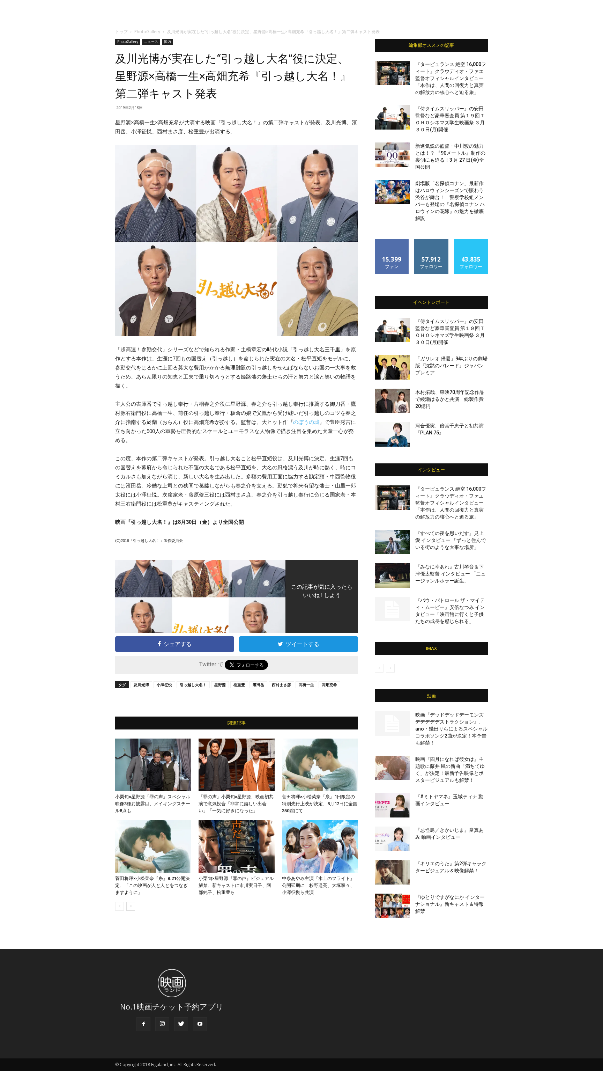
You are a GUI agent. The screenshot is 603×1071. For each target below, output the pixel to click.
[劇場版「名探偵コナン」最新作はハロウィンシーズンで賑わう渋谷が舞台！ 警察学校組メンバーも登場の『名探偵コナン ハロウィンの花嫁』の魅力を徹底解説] (392, 192)
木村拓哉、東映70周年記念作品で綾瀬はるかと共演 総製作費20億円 (449, 399)
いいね (392, 241)
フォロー (431, 241)
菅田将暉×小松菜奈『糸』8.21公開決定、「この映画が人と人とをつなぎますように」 (152, 885)
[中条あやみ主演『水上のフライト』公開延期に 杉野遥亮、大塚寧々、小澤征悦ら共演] (320, 846)
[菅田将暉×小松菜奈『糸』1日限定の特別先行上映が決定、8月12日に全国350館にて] (320, 765)
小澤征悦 (164, 684)
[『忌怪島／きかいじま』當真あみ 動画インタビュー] (392, 839)
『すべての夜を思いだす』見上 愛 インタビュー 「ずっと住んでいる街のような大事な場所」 (450, 540)
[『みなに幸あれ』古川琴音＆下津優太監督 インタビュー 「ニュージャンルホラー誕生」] (392, 575)
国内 (167, 41)
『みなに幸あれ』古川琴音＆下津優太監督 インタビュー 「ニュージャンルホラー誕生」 (450, 574)
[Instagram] (162, 1024)
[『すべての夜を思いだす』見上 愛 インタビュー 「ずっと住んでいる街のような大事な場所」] (392, 542)
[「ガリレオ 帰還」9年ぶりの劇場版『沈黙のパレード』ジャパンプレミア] (392, 367)
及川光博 (141, 684)
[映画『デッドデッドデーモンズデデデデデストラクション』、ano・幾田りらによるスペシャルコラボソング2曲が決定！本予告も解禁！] (392, 723)
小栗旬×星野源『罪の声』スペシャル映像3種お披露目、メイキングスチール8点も (152, 803)
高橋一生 (306, 684)
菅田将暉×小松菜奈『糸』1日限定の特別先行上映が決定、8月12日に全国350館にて (319, 803)
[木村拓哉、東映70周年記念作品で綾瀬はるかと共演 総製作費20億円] (392, 401)
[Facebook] (143, 1024)
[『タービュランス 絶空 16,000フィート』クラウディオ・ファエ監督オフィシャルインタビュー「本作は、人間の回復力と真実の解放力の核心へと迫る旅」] (392, 73)
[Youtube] (200, 1024)
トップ (121, 32)
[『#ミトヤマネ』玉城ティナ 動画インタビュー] (392, 805)
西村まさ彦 (281, 684)
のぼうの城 (306, 422)
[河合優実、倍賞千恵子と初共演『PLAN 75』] (392, 434)
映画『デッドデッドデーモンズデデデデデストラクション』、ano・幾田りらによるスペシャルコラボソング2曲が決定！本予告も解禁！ (451, 729)
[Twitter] (181, 1024)
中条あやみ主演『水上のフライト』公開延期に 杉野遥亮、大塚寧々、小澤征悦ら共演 (318, 885)
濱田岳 (258, 684)
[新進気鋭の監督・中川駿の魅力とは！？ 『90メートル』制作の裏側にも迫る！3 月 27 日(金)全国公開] (392, 154)
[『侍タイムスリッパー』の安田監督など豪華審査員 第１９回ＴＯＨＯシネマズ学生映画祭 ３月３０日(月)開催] (392, 117)
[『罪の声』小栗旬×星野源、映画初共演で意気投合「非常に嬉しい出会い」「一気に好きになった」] (237, 765)
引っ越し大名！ (193, 684)
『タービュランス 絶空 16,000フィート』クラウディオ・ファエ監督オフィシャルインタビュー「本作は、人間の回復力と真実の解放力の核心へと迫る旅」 (450, 78)
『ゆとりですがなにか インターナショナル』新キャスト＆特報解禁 (450, 904)
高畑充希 (329, 684)
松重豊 (239, 684)
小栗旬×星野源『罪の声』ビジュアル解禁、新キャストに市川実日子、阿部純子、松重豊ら (236, 885)
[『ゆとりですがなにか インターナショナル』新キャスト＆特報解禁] (392, 906)
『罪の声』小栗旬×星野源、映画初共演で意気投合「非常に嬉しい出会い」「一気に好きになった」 (236, 803)
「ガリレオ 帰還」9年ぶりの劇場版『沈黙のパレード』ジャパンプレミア (451, 365)
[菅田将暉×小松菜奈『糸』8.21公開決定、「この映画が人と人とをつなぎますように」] (153, 846)
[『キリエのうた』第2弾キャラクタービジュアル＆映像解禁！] (392, 872)
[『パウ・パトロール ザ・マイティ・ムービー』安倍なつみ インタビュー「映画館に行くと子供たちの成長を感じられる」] (392, 609)
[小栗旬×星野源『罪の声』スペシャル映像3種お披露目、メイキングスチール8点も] (153, 765)
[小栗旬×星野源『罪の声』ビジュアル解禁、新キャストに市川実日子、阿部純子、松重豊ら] (237, 846)
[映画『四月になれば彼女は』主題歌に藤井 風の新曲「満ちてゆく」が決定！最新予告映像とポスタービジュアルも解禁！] (392, 768)
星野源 (220, 684)
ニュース (151, 41)
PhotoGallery (147, 32)
